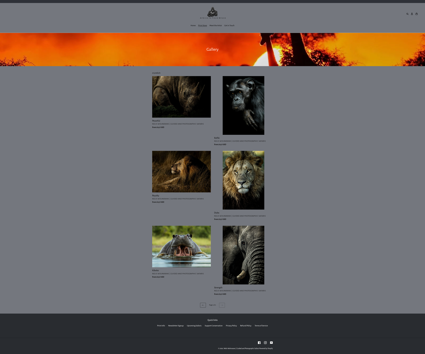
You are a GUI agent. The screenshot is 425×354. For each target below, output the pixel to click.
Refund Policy (245, 326)
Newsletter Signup (176, 326)
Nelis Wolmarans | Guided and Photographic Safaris (241, 348)
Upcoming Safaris (194, 326)
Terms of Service (261, 326)
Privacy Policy (231, 326)
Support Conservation (214, 326)
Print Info (161, 326)
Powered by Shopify (266, 348)
